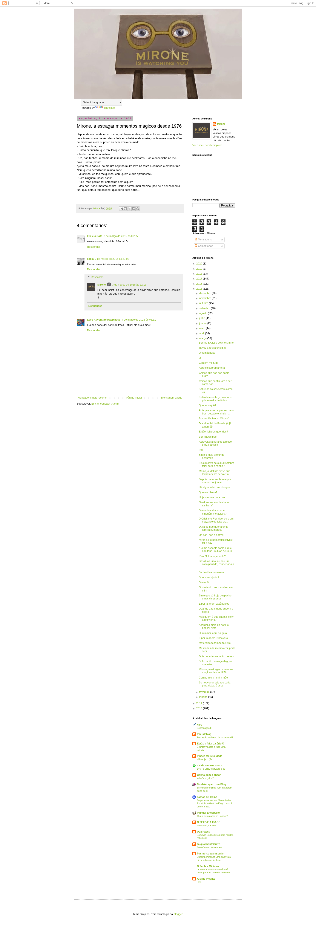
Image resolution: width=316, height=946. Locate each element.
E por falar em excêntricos (214, 603)
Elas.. (200, 882)
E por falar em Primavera (213, 638)
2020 (199, 263)
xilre (199, 724)
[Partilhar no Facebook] (133, 208)
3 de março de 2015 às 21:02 (112, 258)
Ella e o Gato (94, 236)
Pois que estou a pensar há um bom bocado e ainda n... (217, 412)
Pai (201, 449)
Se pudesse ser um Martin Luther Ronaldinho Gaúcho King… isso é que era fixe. (214, 803)
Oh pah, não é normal (211, 534)
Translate (109, 107)
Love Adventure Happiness (103, 319)
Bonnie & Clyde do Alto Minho (216, 342)
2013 (199, 708)
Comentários (205, 246)
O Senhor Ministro (208, 866)
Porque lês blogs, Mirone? (214, 418)
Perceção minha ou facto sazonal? (215, 737)
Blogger (178, 914)
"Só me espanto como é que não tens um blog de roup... (216, 550)
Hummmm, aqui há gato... (214, 633)
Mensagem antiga (171, 397)
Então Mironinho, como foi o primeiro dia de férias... (215, 399)
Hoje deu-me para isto (212, 497)
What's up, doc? (205, 778)
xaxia (90, 258)
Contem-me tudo (208, 362)
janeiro (203, 696)
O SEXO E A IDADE (208, 822)
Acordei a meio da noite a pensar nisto (214, 627)
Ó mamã (204, 582)
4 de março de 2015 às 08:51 (139, 319)
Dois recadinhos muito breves (216, 656)
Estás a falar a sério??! (211, 743)
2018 (199, 273)
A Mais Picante (206, 878)
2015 (199, 288)
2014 (199, 703)
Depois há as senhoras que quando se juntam (215, 481)
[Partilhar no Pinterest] (137, 208)
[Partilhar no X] (129, 208)
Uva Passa (203, 831)
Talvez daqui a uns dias (212, 347)
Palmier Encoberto (208, 812)
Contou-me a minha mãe (213, 677)
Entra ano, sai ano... (207, 825)
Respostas (97, 277)
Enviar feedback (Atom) (105, 403)
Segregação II (204, 728)
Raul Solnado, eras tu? (212, 556)
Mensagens (204, 239)
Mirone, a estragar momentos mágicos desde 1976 (216, 671)
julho (202, 318)
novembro (205, 298)
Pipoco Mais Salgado (209, 756)
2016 (199, 283)
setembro (205, 308)
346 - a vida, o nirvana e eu (211, 768)
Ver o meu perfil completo (207, 145)
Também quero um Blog (211, 784)
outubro (204, 303)
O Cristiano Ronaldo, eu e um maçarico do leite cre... (216, 520)
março (203, 338)
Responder (93, 246)
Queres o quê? (207, 405)
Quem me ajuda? (209, 577)
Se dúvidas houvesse (211, 572)
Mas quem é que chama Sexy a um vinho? (216, 618)
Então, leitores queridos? (213, 431)
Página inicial (134, 397)
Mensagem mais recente (92, 397)
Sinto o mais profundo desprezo (211, 456)
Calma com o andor (209, 774)
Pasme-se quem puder (211, 853)
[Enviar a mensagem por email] (121, 208)
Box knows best (208, 436)
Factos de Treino (207, 797)
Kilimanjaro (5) (204, 759)
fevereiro (204, 692)
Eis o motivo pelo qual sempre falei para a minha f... (216, 465)
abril (202, 333)
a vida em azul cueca (209, 765)
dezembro (205, 293)
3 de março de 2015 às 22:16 (129, 284)
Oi (200, 357)
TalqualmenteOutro (208, 844)
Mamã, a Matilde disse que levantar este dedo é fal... (215, 473)
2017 (199, 278)
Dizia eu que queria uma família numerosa (213, 528)
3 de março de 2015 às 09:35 (121, 236)
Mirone (101, 284)
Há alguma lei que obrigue (214, 487)
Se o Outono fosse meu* (209, 847)
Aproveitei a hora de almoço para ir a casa (215, 443)
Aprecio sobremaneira (212, 367)
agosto (203, 313)
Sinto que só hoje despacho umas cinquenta (215, 597)
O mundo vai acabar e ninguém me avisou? (213, 512)
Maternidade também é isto (215, 643)
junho (203, 323)
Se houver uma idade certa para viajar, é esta (214, 684)
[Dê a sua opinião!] (125, 208)
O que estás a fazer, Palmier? (212, 816)
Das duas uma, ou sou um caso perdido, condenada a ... (216, 564)
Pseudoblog (204, 734)
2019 (199, 268)
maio (202, 328)
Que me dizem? (208, 492)
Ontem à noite (207, 352)
